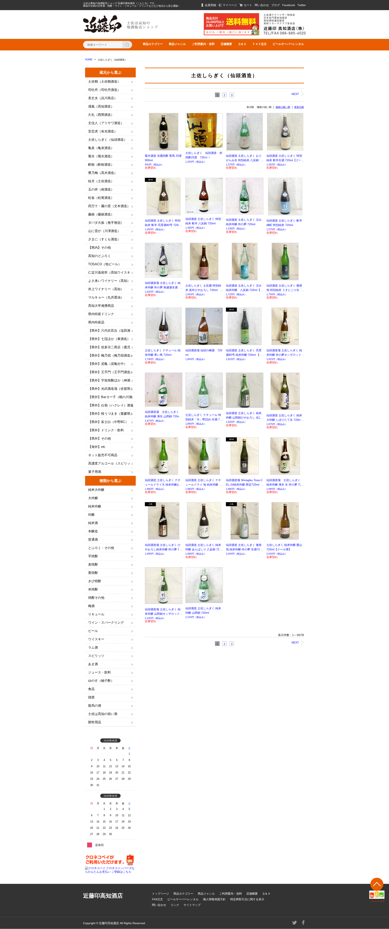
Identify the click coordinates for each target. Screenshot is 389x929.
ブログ (275, 5)
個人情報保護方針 (214, 899)
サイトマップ (192, 905)
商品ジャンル (177, 44)
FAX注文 (157, 899)
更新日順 (299, 107)
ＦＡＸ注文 (259, 44)
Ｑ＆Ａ (242, 44)
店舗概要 (226, 44)
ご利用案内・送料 (203, 44)
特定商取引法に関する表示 (247, 899)
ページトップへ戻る (377, 890)
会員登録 (210, 5)
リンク (175, 905)
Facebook (288, 5)
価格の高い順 (283, 107)
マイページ (230, 5)
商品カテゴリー (153, 44)
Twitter (301, 5)
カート (248, 5)
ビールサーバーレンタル (288, 44)
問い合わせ (262, 5)
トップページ (160, 893)
